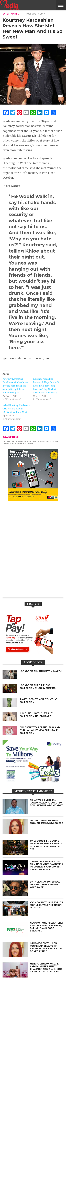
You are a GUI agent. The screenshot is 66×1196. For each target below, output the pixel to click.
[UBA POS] (28, 653)
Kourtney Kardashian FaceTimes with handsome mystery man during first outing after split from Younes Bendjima (15, 386)
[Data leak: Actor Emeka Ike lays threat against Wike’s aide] (15, 894)
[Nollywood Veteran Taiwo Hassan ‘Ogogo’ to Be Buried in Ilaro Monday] (15, 813)
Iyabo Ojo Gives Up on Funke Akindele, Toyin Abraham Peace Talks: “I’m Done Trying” (46, 947)
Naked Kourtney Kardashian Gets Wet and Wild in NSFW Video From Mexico (16, 408)
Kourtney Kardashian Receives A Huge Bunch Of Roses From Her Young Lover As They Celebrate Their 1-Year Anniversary (46, 386)
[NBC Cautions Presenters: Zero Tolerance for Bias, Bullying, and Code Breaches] (15, 935)
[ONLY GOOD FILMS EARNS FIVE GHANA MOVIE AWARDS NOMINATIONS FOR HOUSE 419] (15, 853)
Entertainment (11, 13)
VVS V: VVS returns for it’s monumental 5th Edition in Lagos (46, 905)
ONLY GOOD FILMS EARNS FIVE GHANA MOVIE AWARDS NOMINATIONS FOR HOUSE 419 (46, 845)
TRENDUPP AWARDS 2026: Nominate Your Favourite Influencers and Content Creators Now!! (46, 865)
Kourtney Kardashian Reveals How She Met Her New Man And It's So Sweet (31, 442)
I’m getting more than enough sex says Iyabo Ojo (46, 822)
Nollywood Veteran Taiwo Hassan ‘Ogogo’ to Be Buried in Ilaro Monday (46, 803)
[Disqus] (33, 551)
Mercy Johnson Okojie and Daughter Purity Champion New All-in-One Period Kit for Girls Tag (46, 967)
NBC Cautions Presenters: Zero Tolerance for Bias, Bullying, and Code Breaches (46, 927)
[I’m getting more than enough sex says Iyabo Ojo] (15, 833)
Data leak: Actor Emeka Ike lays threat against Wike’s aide (45, 884)
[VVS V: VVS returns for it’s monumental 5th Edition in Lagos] (15, 915)
